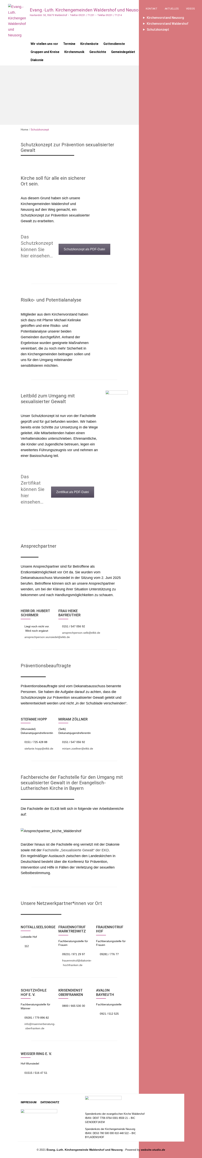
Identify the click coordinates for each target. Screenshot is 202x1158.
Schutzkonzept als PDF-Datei (84, 249)
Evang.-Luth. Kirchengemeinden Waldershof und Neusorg (86, 10)
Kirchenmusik (74, 52)
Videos (190, 8)
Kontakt (151, 8)
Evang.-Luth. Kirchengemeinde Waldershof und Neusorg (85, 1149)
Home (24, 129)
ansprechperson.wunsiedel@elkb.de (47, 637)
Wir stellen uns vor (44, 44)
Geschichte (97, 52)
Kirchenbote (89, 44)
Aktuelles (172, 8)
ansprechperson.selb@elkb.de (81, 632)
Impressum (28, 1102)
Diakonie (37, 60)
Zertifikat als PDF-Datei (72, 492)
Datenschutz (49, 1102)
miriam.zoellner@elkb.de (77, 748)
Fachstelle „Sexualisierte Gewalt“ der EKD (76, 850)
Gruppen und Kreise (45, 52)
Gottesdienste (114, 44)
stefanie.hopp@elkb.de (38, 748)
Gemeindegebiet (123, 52)
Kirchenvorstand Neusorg (165, 18)
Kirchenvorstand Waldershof (167, 24)
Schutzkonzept (158, 29)
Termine (69, 44)
